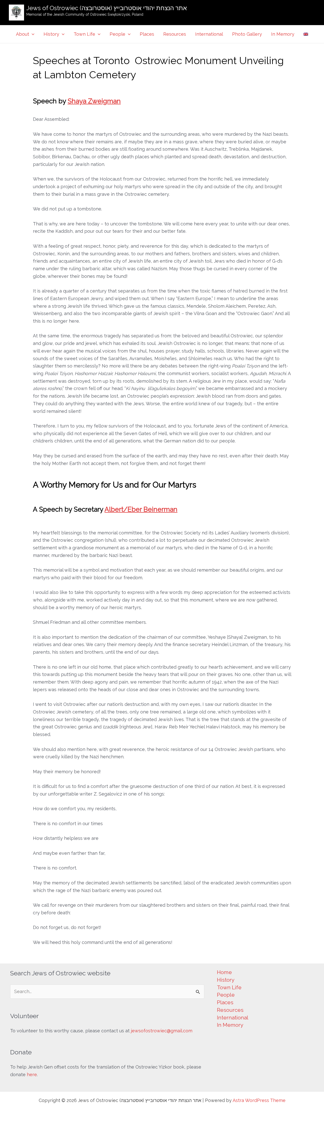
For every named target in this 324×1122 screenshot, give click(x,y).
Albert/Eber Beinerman (141, 509)
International (209, 34)
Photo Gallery (247, 34)
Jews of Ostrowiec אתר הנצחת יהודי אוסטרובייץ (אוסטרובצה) (106, 8)
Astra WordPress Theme (259, 1100)
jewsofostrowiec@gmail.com (161, 1030)
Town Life (84, 34)
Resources (174, 34)
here (32, 1074)
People (117, 34)
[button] (31, 34)
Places (147, 34)
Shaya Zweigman (94, 101)
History (51, 34)
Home (224, 972)
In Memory (282, 34)
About (22, 34)
